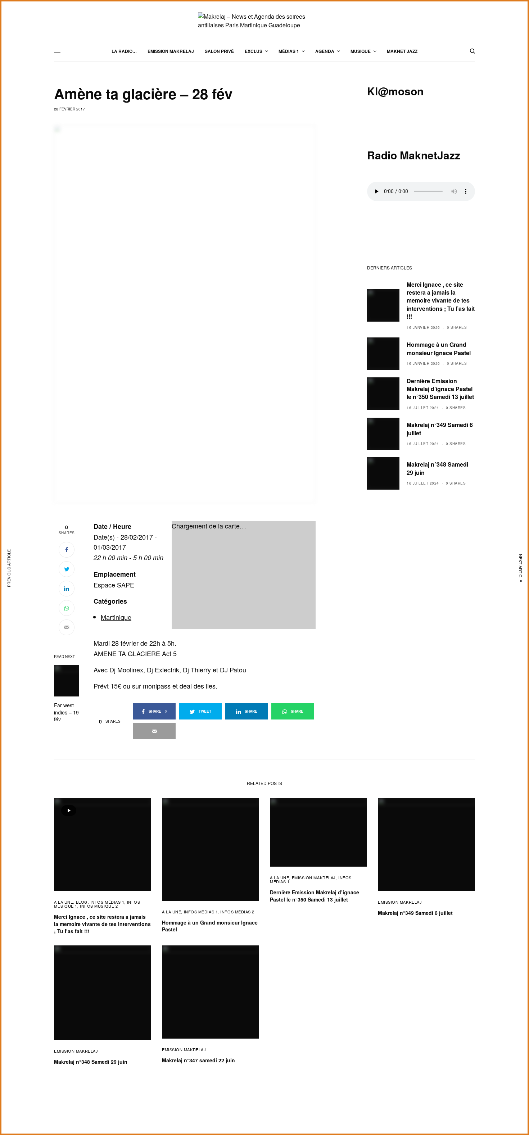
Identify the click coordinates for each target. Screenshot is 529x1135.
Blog (82, 902)
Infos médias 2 (237, 911)
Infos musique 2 (99, 906)
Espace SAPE (114, 584)
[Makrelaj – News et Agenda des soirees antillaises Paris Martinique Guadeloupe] (264, 20)
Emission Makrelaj (314, 877)
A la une (63, 902)
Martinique (116, 617)
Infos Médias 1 (107, 902)
